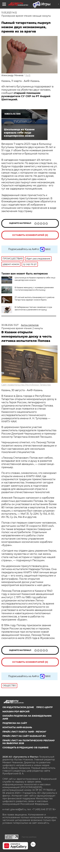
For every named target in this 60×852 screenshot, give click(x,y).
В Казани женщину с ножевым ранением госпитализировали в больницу (34, 288)
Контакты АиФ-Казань (17, 727)
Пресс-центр (44, 707)
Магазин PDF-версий (16, 711)
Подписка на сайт (14, 723)
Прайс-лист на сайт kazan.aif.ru (24, 736)
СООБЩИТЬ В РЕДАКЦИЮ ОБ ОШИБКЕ (25, 747)
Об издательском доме (18, 707)
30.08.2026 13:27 (9, 325)
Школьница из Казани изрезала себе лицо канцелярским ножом (35, 278)
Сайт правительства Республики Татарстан (26, 384)
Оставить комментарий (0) (30, 235)
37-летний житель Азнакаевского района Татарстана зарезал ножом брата (34, 298)
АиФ (27, 75)
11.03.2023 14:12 (9, 12)
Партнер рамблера (29, 837)
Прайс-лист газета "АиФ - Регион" (24, 731)
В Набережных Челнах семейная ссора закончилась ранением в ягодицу (33, 308)
